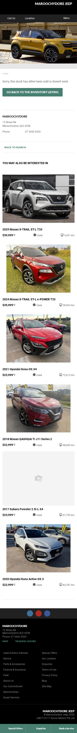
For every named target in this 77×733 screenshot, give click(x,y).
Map (5, 641)
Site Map (47, 686)
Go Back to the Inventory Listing (33, 92)
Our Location (49, 658)
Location (30, 18)
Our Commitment (13, 686)
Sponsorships (10, 692)
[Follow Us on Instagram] (30, 613)
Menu (66, 18)
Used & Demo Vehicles (15, 653)
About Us (8, 680)
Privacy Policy (49, 675)
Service (7, 658)
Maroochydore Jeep (53, 4)
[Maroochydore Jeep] (13, 7)
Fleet (6, 675)
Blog (44, 680)
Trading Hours (25, 641)
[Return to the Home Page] (10, 715)
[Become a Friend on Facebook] (47, 613)
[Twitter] (5, 73)
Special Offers (49, 653)
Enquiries (47, 664)
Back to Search (15, 147)
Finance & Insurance (14, 669)
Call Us (11, 18)
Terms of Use (49, 669)
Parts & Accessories (14, 664)
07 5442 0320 (33, 131)
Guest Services (11, 697)
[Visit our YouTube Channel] (39, 613)
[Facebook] (1, 73)
